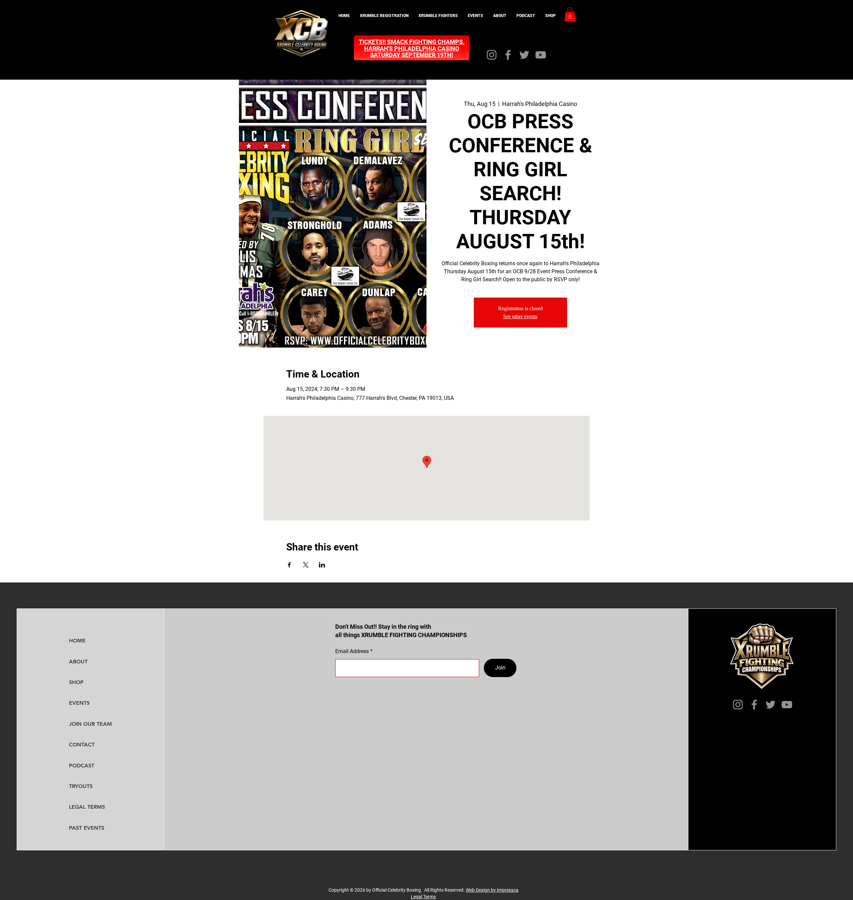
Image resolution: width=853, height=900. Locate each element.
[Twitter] (524, 54)
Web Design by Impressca (492, 890)
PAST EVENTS (86, 828)
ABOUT (78, 661)
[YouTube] (540, 54)
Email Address (352, 651)
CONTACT (82, 744)
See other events (520, 316)
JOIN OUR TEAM (90, 724)
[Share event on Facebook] (289, 564)
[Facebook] (507, 54)
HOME (77, 640)
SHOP (76, 682)
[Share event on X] (306, 564)
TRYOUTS (81, 786)
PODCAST (81, 765)
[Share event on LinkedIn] (322, 564)
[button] (384, 16)
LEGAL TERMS (87, 807)
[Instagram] (491, 54)
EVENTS (79, 703)
